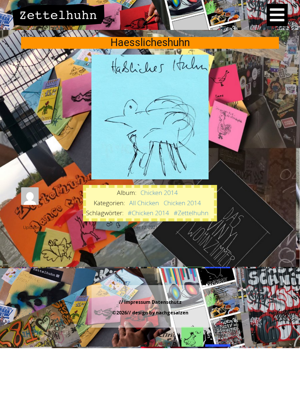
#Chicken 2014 (148, 213)
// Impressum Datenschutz (150, 302)
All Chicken (144, 203)
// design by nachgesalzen (157, 312)
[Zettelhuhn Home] (58, 14)
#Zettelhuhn (191, 213)
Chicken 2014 (159, 192)
